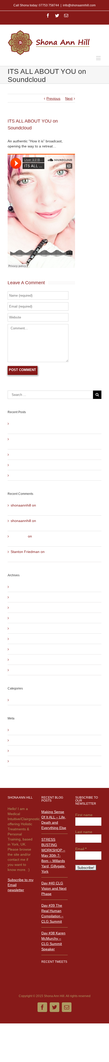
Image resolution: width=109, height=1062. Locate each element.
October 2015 (22, 649)
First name (84, 815)
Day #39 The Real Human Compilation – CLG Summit (54, 465)
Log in (16, 730)
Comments (23, 751)
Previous (53, 98)
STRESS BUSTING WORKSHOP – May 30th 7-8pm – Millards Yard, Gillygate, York (53, 855)
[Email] (66, 15)
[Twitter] (57, 15)
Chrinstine (19, 536)
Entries (20, 740)
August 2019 (21, 587)
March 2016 (20, 628)
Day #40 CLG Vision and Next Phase (40, 454)
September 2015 (24, 660)
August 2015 (21, 670)
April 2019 (19, 597)
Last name (83, 832)
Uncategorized (22, 700)
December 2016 (24, 618)
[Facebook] (48, 15)
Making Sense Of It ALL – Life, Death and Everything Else (53, 820)
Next (68, 98)
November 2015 (24, 639)
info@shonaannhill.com (79, 5)
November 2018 (24, 607)
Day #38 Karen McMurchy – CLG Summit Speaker (51, 475)
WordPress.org (23, 761)
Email (80, 849)
